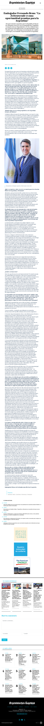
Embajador (29, 494)
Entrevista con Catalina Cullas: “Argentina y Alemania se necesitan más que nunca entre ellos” (22, 510)
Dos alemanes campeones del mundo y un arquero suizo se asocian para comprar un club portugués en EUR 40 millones (22, 519)
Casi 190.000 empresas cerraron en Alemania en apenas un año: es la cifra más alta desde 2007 (9, 657)
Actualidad (22, 8)
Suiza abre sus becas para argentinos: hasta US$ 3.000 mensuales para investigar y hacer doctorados (36, 658)
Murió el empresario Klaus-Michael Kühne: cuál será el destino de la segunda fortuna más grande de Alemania (27, 594)
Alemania (10, 494)
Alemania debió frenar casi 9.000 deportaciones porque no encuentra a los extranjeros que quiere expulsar (9, 688)
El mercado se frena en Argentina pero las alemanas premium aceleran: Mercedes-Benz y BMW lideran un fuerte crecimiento (23, 659)
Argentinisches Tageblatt (8, 722)
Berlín (14, 494)
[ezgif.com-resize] (20, 549)
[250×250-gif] (20, 534)
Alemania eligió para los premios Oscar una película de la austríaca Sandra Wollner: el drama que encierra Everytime (22, 505)
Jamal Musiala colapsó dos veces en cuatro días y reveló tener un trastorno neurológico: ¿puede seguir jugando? (9, 675)
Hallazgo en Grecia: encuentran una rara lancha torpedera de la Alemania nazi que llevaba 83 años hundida (22, 523)
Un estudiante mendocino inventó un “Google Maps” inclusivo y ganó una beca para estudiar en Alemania (22, 674)
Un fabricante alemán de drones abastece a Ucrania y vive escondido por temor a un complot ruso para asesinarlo (36, 689)
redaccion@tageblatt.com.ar (22, 713)
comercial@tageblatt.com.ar (22, 714)
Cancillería (18, 494)
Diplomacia (23, 494)
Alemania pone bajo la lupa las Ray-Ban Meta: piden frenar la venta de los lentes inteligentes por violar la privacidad (36, 675)
